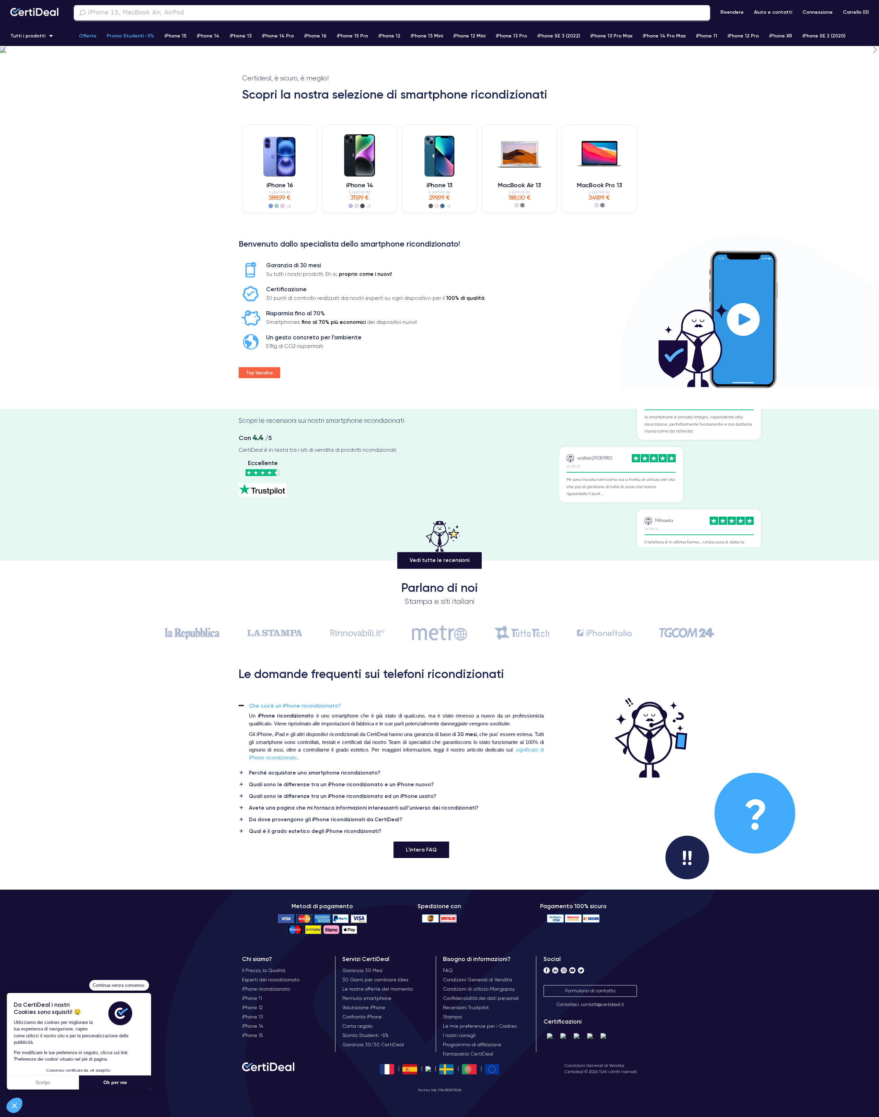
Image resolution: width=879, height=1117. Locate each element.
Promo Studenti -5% (130, 36)
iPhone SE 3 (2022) (558, 36)
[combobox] (392, 12)
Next (874, 50)
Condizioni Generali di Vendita (594, 1065)
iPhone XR (780, 36)
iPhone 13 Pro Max (611, 36)
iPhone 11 (706, 36)
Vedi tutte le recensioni (439, 560)
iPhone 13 (241, 36)
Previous (4, 50)
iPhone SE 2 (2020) (823, 36)
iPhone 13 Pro (511, 36)
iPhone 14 (208, 36)
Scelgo (42, 1082)
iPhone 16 (315, 36)
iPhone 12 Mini (469, 36)
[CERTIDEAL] (34, 12)
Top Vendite (259, 372)
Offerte (87, 36)
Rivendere (732, 12)
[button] (14, 1105)
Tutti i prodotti (27, 36)
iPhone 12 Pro (743, 36)
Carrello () (856, 12)
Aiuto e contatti (773, 12)
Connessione (817, 12)
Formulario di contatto (590, 990)
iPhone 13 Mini (427, 36)
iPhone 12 (389, 36)
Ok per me (115, 1082)
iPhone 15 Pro (352, 36)
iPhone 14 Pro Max (664, 36)
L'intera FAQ (421, 849)
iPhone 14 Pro (278, 36)
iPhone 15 (175, 36)
